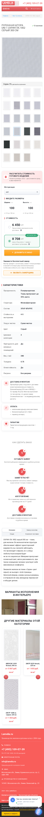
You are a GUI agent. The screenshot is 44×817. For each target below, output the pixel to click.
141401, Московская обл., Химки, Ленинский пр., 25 (20, 783)
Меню (7, 9)
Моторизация (9, 187)
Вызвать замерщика (23, 273)
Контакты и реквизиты (9, 795)
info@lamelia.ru (9, 761)
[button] (6, 677)
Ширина (8, 202)
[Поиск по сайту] (26, 8)
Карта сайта (6, 800)
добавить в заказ (23, 252)
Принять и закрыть (11, 813)
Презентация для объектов (28, 795)
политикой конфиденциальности (30, 809)
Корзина (37, 9)
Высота (27, 202)
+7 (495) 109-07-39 (32, 3)
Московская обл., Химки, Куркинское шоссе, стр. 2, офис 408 (20, 774)
